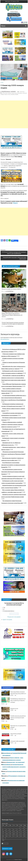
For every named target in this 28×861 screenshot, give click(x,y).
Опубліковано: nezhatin (9, 91)
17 (3, 833)
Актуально (3, 78)
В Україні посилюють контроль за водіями (12, 358)
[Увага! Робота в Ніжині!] (5, 734)
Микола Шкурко (6, 753)
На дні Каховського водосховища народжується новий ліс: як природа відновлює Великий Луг (13, 465)
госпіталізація (4, 93)
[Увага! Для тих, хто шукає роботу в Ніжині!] (5, 726)
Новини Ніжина (14, 11)
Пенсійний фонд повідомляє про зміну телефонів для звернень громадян (18, 700)
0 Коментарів (21, 91)
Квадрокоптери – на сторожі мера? (16, 762)
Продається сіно (14, 708)
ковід (13, 93)
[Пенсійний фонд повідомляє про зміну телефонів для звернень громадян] (5, 699)
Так (4, 607)
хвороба (16, 94)
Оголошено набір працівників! (17, 741)
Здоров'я (15, 78)
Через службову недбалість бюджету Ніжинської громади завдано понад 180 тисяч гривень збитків (12, 391)
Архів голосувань (7, 619)
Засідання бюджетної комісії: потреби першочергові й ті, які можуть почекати (13, 767)
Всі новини (9, 78)
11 (6, 831)
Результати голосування (14, 617)
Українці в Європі (5, 813)
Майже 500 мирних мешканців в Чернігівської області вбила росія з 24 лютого (12, 315)
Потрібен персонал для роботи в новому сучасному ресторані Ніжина (18, 717)
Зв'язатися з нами (7, 848)
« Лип (3, 840)
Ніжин (9, 94)
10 (3, 831)
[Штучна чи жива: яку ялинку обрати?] (14, 278)
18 (6, 833)
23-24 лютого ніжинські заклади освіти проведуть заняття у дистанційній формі (14, 253)
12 (10, 831)
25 (6, 836)
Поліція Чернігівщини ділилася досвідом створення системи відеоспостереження (13, 323)
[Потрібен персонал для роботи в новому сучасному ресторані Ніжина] (5, 717)
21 (17, 833)
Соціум (20, 78)
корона (15, 93)
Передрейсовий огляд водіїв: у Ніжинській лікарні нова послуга (14, 258)
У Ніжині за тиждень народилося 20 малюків (13, 362)
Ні (3, 609)
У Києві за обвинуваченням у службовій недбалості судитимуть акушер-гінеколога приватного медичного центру (12, 424)
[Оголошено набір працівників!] (5, 742)
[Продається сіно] (5, 709)
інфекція (9, 93)
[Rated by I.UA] (5, 843)
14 (17, 831)
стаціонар (13, 94)
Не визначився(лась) (8, 611)
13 (13, 831)
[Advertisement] (14, 114)
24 (3, 836)
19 (10, 833)
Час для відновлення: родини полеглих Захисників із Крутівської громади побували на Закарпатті (13, 472)
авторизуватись (5, 339)
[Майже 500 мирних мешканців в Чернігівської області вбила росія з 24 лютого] (14, 303)
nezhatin (9, 291)
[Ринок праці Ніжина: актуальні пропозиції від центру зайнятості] (5, 692)
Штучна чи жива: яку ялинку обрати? (11, 289)
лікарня (5, 94)
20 (13, 833)
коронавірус (19, 93)
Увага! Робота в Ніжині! (15, 733)
